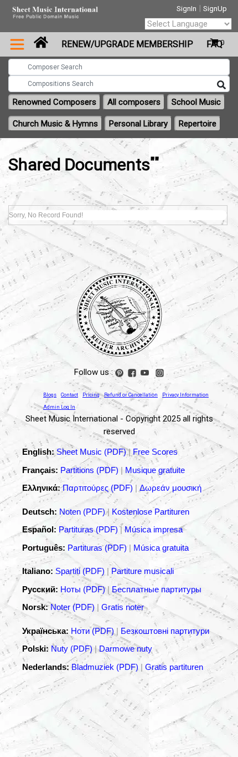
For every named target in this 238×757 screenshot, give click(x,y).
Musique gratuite (155, 470)
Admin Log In (59, 407)
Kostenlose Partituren (150, 511)
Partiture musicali (142, 571)
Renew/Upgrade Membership (127, 44)
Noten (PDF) (83, 511)
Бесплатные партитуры (156, 589)
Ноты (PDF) (83, 589)
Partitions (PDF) (90, 470)
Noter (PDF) (73, 607)
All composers (134, 102)
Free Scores (155, 451)
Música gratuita (161, 547)
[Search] (221, 85)
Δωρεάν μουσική (170, 487)
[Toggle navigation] (17, 44)
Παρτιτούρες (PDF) (99, 487)
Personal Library (138, 124)
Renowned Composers (54, 102)
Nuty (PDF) (71, 648)
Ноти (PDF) (92, 631)
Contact (69, 395)
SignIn (186, 8)
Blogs (49, 395)
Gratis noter (122, 607)
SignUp (215, 8)
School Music (196, 102)
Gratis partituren (174, 667)
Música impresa (154, 529)
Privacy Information (185, 395)
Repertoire (197, 124)
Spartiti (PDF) (81, 571)
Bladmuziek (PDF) (106, 667)
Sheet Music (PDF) (92, 451)
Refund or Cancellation (131, 395)
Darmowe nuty (125, 648)
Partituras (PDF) (89, 529)
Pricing (91, 395)
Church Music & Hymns (55, 124)
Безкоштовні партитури (165, 631)
